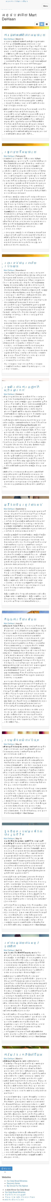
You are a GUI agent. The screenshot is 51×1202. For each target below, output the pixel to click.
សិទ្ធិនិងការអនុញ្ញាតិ (15, 1194)
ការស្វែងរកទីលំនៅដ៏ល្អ (23, 1054)
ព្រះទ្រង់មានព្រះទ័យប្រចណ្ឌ (20, 264)
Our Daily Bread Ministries (17, 1181)
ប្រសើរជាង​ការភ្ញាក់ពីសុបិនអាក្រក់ (21, 388)
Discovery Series (13, 1183)
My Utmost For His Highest (17, 1186)
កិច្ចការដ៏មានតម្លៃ (20, 619)
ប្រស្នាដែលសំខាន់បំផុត (21, 740)
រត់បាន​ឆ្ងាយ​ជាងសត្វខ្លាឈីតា (21, 944)
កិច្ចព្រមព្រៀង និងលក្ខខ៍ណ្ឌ (20, 1197)
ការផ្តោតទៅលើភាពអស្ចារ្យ (24, 35)
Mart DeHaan (9, 39)
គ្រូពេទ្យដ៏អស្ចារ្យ (20, 152)
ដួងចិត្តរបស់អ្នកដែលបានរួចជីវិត (23, 832)
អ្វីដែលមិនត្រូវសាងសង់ (23, 504)
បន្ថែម (7, 1168)
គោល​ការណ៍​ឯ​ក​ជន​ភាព (14, 1199)
